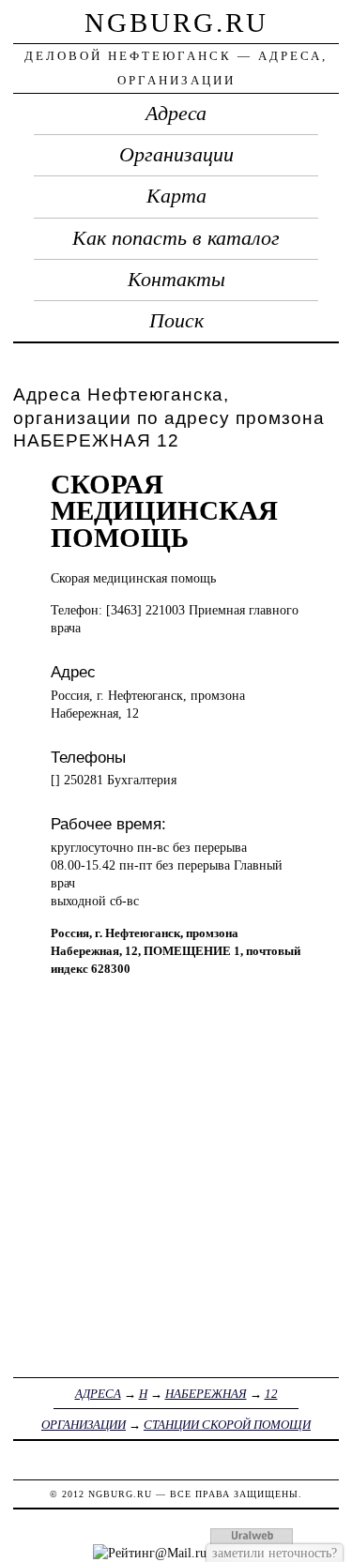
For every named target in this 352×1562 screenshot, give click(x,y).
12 (271, 1394)
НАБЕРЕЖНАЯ (206, 1394)
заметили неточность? (274, 1552)
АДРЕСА (98, 1394)
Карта (176, 196)
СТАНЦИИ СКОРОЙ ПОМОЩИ (227, 1425)
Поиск (176, 321)
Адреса (176, 113)
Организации (176, 155)
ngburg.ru (176, 23)
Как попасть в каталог (176, 238)
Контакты (176, 279)
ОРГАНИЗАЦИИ (83, 1425)
